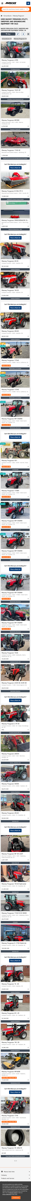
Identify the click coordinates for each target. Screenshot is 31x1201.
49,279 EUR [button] (5, 919)
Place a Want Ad (15, 168)
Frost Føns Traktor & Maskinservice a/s (15, 1156)
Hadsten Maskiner (15, 269)
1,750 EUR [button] (5, 155)
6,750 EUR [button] (5, 126)
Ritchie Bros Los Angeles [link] (15, 368)
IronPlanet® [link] (15, 469)
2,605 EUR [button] (5, 226)
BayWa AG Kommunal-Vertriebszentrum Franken (15, 158)
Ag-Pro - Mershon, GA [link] (15, 762)
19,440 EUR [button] (5, 659)
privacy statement (6, 1194)
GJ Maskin (15, 922)
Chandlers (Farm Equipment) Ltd (15, 99)
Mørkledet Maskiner (15, 691)
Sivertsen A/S (15, 821)
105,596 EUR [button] (5, 948)
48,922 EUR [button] (5, 336)
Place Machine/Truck (28, 3)
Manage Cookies (13, 1192)
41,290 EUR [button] (5, 889)
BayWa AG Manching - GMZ (15, 229)
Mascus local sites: (9, 1171)
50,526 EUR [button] (5, 818)
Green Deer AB (15, 863)
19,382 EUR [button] (5, 1047)
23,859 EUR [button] (5, 989)
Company (4, 1175)
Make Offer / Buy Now (8, 1077)
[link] (15, 49)
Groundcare (7, 16)
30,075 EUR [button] (5, 789)
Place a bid (5, 365)
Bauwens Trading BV (15, 129)
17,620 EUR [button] (5, 1080)
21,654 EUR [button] (5, 295)
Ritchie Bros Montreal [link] (15, 428)
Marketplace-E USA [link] (15, 1083)
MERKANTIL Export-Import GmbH (15, 199)
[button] (8, 34)
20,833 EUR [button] (5, 96)
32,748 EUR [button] (5, 1018)
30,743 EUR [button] (5, 266)
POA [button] (3, 730)
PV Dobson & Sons (15, 69)
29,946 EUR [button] (5, 1124)
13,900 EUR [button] (5, 196)
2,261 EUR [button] (5, 860)
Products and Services (7, 1178)
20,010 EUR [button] (5, 688)
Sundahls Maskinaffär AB (15, 732)
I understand (16, 1197)
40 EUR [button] (4, 1153)
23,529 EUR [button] (5, 760)
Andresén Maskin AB (15, 662)
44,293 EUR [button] (5, 66)
